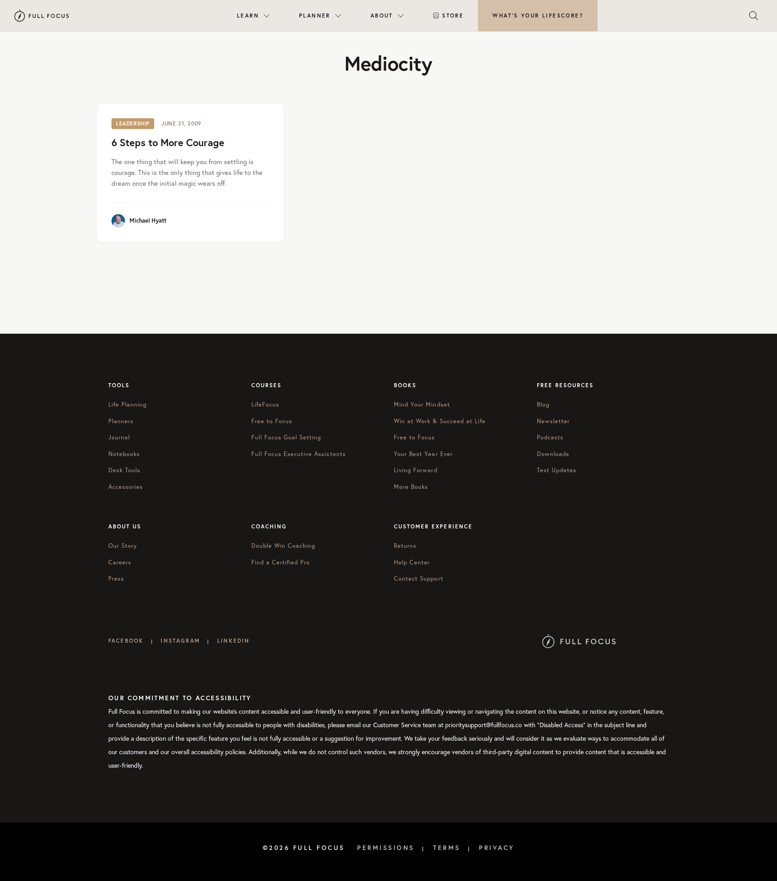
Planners (121, 421)
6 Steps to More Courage (168, 142)
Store (453, 15)
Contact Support (418, 578)
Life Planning (127, 404)
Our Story (122, 546)
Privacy (497, 848)
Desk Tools (124, 470)
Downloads (553, 454)
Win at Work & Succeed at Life (440, 421)
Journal (119, 437)
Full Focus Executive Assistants (298, 454)
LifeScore (537, 15)
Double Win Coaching (283, 546)
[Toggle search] (754, 16)
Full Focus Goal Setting (286, 437)
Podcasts (550, 437)
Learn (248, 15)
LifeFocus (265, 404)
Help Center (412, 562)
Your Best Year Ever (423, 454)
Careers (119, 562)
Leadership (133, 123)
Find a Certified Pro (280, 562)
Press (116, 578)
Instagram (180, 640)
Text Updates (556, 470)
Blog (543, 404)
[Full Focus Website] (579, 640)
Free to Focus (272, 421)
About (382, 15)
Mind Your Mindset (422, 404)
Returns (405, 546)
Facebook (125, 640)
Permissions (386, 848)
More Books (411, 487)
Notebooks (124, 454)
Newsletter (553, 421)
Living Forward (416, 470)
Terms (446, 848)
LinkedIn (233, 640)
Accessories (125, 487)
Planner (314, 15)
